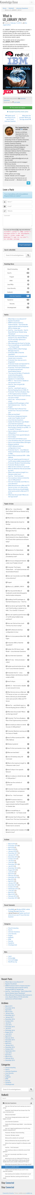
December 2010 (13, 898)
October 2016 (12, 859)
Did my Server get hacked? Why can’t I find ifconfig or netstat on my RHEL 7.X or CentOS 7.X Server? (19, 427)
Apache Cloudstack (14, 321)
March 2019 (11, 844)
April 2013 (11, 881)
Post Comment (25, 245)
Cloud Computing (18, 269)
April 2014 (11, 873)
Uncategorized (18, 307)
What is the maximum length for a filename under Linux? (17, 1144)
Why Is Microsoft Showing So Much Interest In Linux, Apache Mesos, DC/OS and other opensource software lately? (18, 997)
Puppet (19, 277)
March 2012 (11, 894)
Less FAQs (18, 284)
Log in (10, 956)
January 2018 (12, 851)
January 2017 (12, 855)
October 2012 (12, 887)
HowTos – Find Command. (16, 476)
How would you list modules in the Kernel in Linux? (17, 1174)
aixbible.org (29, 1193)
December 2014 (13, 868)
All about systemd (13, 444)
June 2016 (11, 862)
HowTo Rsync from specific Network (18, 435)
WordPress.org (12, 962)
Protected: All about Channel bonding (19, 463)
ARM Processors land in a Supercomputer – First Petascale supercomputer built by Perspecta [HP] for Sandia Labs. (18, 987)
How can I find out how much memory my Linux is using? (17, 1107)
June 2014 (11, 872)
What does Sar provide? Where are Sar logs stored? (25, 117)
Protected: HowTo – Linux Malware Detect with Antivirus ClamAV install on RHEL (18, 451)
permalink (17, 102)
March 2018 (11, 849)
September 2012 (13, 888)
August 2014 (12, 870)
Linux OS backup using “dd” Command (19, 440)
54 (21, 129)
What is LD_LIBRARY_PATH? (11, 1167)
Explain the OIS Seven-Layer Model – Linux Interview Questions (17, 1125)
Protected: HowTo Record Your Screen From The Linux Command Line (18, 410)
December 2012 (13, 885)
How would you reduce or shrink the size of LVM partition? (16, 1150)
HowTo (18, 273)
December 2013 (13, 877)
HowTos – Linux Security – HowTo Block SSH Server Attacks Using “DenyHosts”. (18, 332)
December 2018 (13, 845)
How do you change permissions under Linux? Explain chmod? (16, 1118)
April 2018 (11, 847)
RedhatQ (11, 8)
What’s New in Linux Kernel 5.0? (17, 319)
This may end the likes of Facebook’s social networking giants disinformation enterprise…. (19, 375)
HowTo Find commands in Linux (17, 438)
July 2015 (11, 866)
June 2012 (11, 890)
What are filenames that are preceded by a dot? (16, 1140)
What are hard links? (14, 414)
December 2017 (13, 853)
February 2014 (12, 875)
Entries (11, 958)
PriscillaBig (11, 909)
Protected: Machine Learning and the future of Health (16, 1177)
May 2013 (11, 879)
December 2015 (13, 864)
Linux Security (18, 288)
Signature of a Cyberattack (16, 379)
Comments (13, 960)
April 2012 (11, 892)
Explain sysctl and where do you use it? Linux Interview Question (10, 118)
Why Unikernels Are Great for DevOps (19, 343)
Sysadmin (18, 300)
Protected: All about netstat (16, 465)
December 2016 (13, 857)
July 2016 (11, 860)
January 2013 (12, 883)
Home (4, 8)
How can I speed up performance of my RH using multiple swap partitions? (16, 1129)
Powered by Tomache (8, 1193)
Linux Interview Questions (15, 420)
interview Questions (22, 8)
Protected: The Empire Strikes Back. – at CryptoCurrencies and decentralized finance (19, 369)
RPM (19, 280)
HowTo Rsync (12, 437)
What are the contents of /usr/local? (18, 467)
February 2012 (12, 896)
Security (19, 303)
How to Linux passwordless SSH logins (19, 442)
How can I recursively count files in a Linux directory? (15, 1155)
